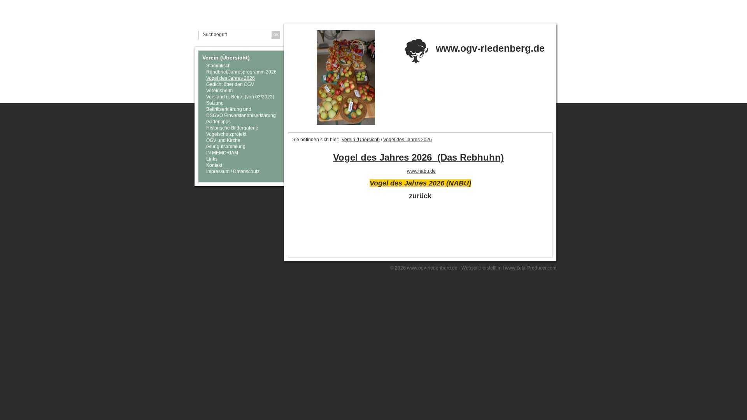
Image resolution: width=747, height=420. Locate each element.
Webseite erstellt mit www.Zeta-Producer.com (508, 268)
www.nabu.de (421, 171)
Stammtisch (218, 65)
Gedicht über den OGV (230, 84)
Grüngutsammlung (225, 146)
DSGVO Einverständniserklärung (241, 115)
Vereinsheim (219, 90)
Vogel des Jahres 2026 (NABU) (420, 183)
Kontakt (214, 165)
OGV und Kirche (223, 140)
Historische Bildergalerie (232, 128)
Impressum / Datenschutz (233, 171)
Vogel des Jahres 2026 (230, 78)
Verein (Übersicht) (226, 57)
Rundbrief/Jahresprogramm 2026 (241, 72)
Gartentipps (218, 121)
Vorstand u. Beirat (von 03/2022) (240, 97)
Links (211, 159)
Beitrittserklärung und (228, 109)
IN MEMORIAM (222, 153)
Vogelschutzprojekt (226, 134)
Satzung (215, 103)
